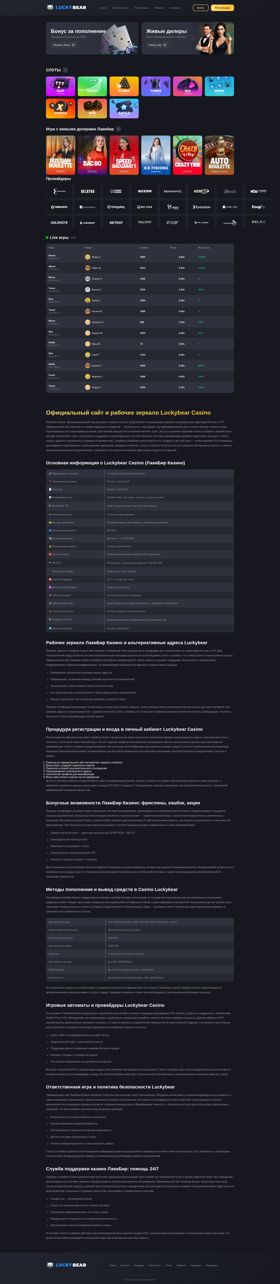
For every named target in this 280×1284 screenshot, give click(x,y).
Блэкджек (139, 1265)
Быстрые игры (120, 7)
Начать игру (155, 45)
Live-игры (175, 7)
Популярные (141, 7)
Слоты (103, 7)
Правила (181, 1265)
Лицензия (196, 1265)
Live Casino (155, 1265)
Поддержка (212, 1265)
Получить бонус (61, 45)
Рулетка (125, 1265)
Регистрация (222, 7)
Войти (200, 7)
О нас (169, 1265)
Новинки (158, 7)
